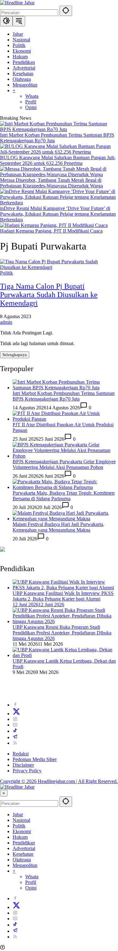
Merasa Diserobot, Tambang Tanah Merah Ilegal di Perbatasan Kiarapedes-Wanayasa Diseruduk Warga (51, 182)
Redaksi (21, 753)
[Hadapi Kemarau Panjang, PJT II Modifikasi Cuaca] (54, 225)
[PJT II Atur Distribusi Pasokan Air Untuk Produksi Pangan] (65, 419)
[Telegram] (15, 737)
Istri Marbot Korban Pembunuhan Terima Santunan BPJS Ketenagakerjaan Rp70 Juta (64, 396)
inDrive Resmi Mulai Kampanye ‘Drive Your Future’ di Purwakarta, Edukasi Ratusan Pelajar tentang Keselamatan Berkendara (58, 214)
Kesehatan (23, 854)
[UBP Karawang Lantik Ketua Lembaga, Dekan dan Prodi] (65, 655)
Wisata (31, 876)
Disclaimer (23, 765)
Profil (30, 882)
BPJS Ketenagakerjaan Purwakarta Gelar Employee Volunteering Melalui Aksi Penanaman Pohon (64, 464)
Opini (31, 888)
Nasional (21, 820)
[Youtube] (15, 725)
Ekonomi (22, 831)
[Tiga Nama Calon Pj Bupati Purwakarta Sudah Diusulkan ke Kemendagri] (59, 267)
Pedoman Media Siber (35, 759)
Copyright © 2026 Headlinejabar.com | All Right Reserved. (59, 781)
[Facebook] (15, 704)
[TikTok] (15, 731)
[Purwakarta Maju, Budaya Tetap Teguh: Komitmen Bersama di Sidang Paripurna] (65, 487)
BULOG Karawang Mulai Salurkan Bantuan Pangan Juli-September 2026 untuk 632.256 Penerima (57, 160)
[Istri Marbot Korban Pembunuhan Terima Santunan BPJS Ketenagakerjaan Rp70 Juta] (59, 129)
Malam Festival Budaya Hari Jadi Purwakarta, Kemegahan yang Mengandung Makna (58, 527)
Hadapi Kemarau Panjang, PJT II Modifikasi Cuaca (51, 231)
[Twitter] (16, 713)
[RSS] (15, 743)
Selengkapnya (15, 354)
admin (6, 322)
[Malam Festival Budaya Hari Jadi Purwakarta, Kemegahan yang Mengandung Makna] (65, 518)
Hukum (20, 837)
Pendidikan (24, 842)
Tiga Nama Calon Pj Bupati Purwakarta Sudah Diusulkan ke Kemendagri (49, 294)
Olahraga (22, 859)
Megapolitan (25, 865)
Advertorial (24, 848)
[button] (65, 11)
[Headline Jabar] (17, 2)
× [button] (4, 793)
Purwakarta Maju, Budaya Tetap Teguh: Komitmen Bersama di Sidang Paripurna (64, 495)
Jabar (18, 814)
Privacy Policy (27, 770)
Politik (6, 273)
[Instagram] (15, 719)
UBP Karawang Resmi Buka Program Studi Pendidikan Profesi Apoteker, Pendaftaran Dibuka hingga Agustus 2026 (62, 632)
